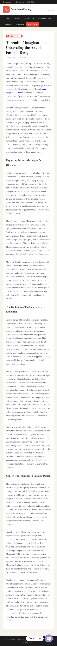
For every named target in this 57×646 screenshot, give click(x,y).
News (17, 18)
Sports (8, 24)
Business (29, 18)
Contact (32, 24)
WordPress (29, 642)
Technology (44, 18)
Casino (20, 24)
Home (8, 18)
